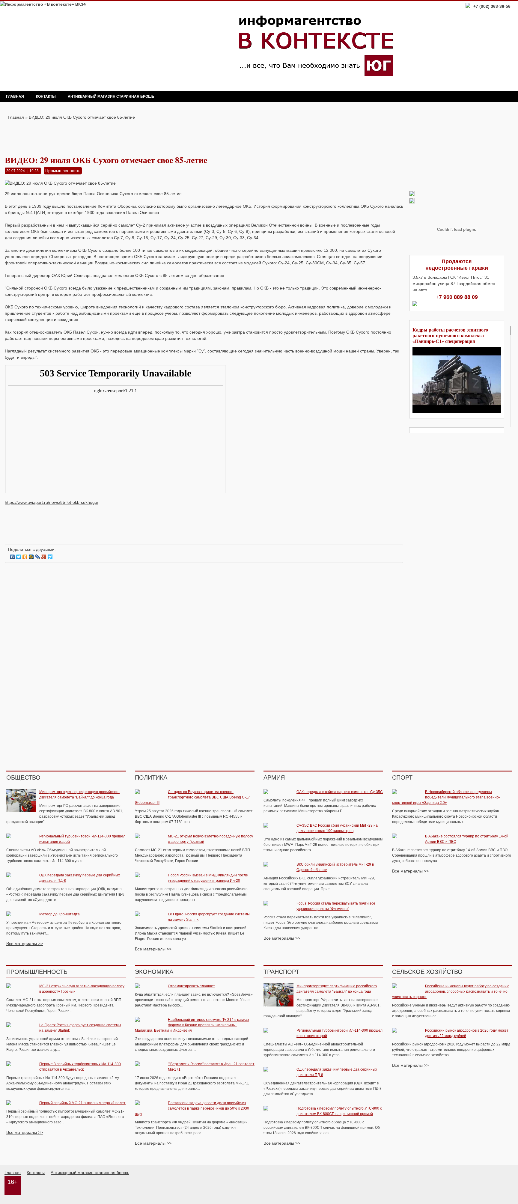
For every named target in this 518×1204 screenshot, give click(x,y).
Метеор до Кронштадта (59, 914)
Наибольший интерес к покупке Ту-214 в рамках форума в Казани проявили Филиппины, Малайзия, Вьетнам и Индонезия (192, 1025)
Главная (15, 96)
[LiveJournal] (37, 557)
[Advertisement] (204, 133)
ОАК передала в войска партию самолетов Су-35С (339, 792)
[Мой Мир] (31, 557)
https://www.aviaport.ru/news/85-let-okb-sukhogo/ (51, 502)
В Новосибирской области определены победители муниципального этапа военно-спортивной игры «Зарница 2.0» (446, 797)
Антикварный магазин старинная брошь (111, 96)
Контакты (46, 96)
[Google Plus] (44, 557)
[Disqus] (204, 644)
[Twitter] (19, 557)
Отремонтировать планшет (191, 986)
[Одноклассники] (25, 557)
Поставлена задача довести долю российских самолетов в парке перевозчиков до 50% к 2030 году (192, 1108)
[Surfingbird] (50, 557)
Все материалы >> (24, 943)
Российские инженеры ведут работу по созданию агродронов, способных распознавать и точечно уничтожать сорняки (450, 991)
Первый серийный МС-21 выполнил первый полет (82, 1103)
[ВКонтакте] (12, 557)
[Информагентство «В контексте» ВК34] (43, 4)
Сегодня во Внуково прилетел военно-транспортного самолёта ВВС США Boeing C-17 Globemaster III (192, 797)
